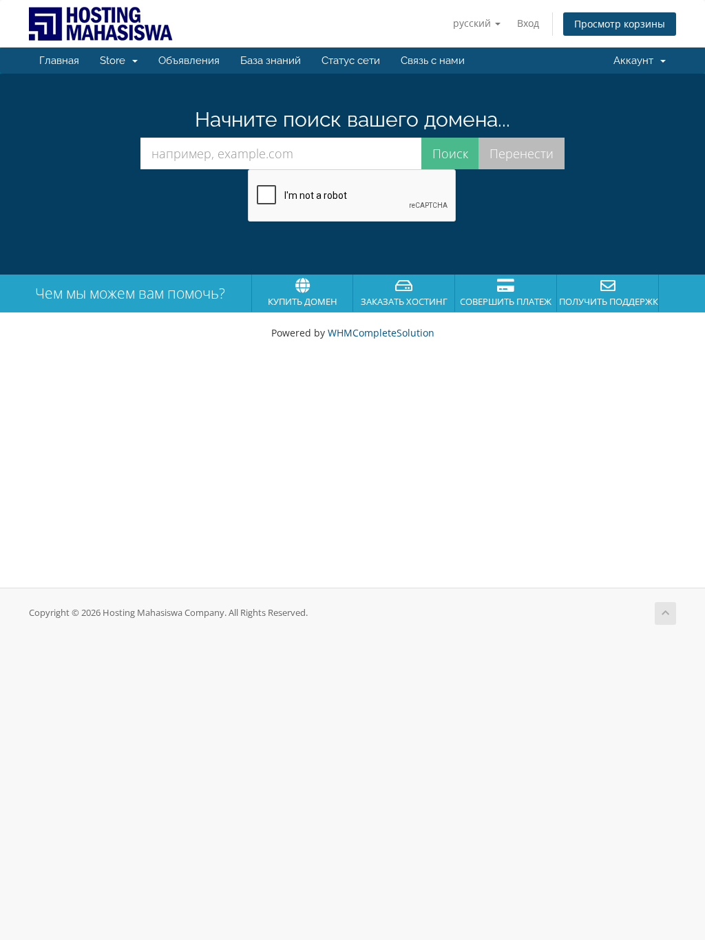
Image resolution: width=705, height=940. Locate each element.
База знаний (270, 60)
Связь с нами (433, 60)
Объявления (189, 60)
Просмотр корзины (619, 23)
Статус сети (351, 60)
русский (473, 23)
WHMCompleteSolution (381, 332)
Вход (528, 23)
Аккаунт (636, 60)
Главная (59, 60)
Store (115, 60)
